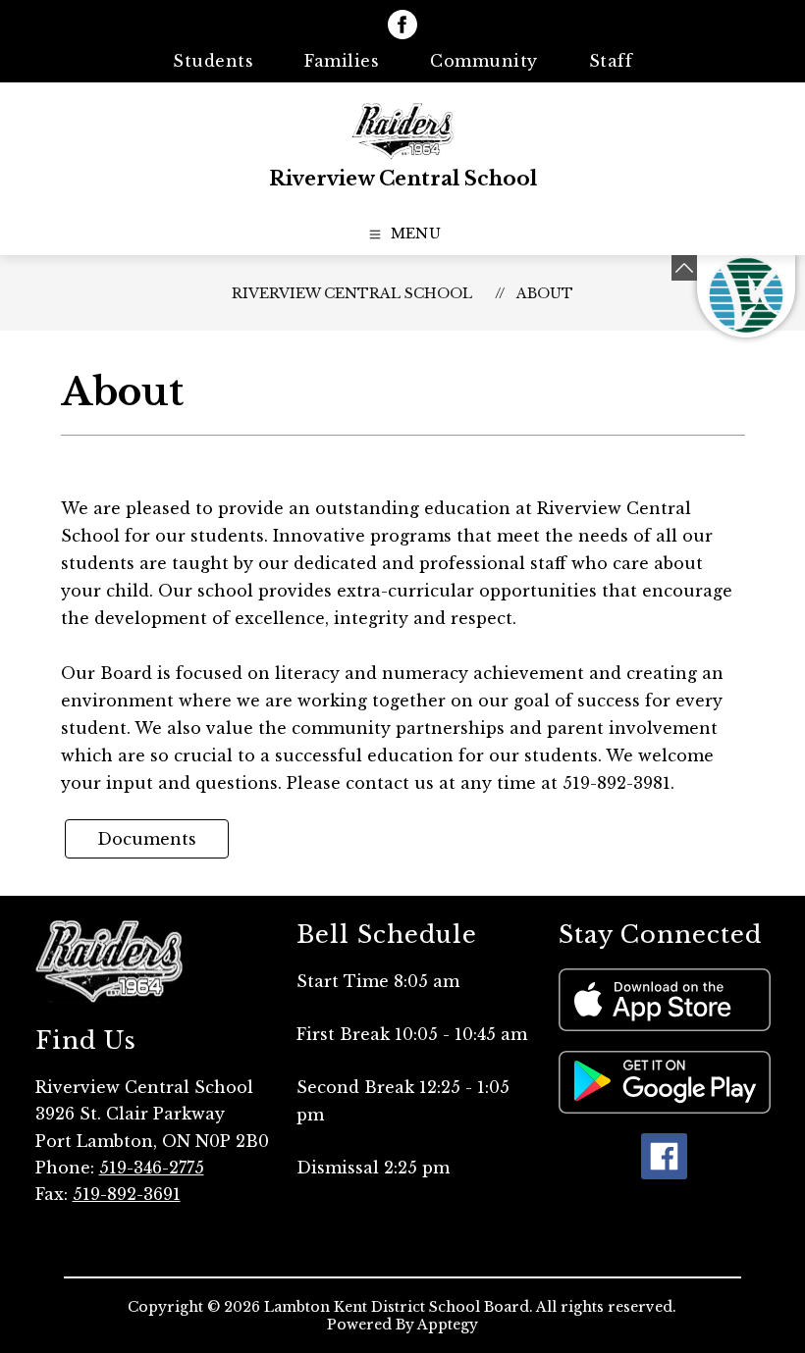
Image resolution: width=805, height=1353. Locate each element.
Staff (611, 61)
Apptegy (447, 1324)
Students (213, 61)
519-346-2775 (151, 1167)
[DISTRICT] (746, 296)
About (544, 293)
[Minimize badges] (684, 268)
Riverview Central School (352, 293)
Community (484, 61)
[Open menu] (403, 234)
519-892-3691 (127, 1194)
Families (341, 61)
